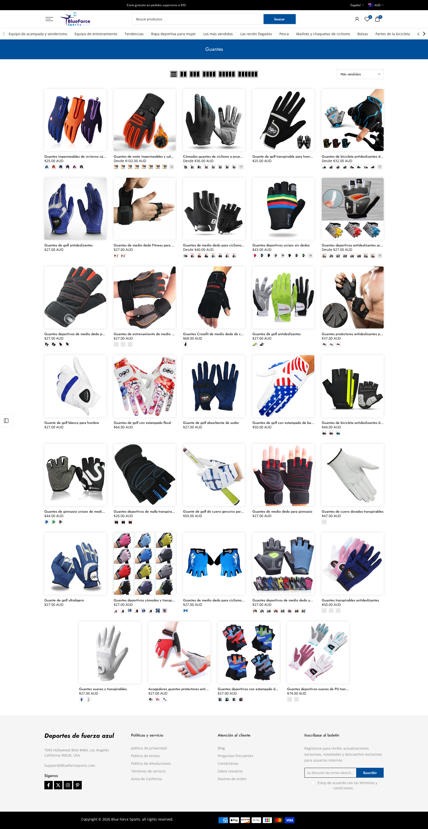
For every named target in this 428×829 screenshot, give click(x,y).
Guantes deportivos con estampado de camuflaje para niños (264, 688)
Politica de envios (145, 755)
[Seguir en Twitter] (58, 785)
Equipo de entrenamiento (96, 33)
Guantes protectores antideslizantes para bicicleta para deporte (370, 333)
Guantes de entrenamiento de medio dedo (147, 333)
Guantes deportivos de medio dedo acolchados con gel (295, 600)
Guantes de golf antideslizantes (68, 245)
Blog (221, 748)
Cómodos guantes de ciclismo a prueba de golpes (221, 156)
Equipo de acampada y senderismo (38, 33)
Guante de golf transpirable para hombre (283, 156)
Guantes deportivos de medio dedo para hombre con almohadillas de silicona (103, 333)
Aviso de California (146, 778)
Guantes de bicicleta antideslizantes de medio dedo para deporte (372, 422)
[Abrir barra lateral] (6, 420)
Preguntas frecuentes (235, 755)
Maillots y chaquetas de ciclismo (323, 33)
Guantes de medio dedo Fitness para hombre (148, 245)
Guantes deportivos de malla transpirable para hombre (155, 511)
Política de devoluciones (151, 763)
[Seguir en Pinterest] (77, 785)
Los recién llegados (256, 33)
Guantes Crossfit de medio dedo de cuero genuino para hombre (232, 333)
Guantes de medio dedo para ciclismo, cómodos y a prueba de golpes (237, 600)
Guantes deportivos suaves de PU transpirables (323, 688)
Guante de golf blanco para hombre (71, 422)
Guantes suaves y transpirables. (103, 688)
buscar (279, 19)
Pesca (284, 33)
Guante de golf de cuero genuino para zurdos (218, 511)
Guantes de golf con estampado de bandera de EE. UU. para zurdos (304, 422)
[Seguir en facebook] (48, 785)
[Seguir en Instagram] (68, 785)
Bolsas (362, 33)
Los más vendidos (218, 33)
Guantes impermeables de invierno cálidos (77, 156)
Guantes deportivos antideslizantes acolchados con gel (364, 245)
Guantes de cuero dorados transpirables (352, 511)
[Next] (424, 34)
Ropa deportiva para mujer (173, 33)
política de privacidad (149, 748)
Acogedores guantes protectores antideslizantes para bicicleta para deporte (206, 688)
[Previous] (4, 34)
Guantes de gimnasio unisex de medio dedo (78, 511)
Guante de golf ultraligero (64, 600)
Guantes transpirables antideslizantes (350, 600)
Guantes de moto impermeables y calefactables (150, 156)
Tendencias (134, 33)
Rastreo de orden (232, 778)
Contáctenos (228, 763)
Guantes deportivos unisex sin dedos (281, 245)
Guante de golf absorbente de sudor (211, 422)
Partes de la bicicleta (392, 33)
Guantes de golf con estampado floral (142, 422)
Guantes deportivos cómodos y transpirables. (148, 600)
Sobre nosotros (230, 771)
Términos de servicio (148, 771)
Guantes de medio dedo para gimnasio (282, 511)
